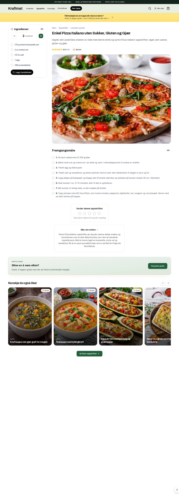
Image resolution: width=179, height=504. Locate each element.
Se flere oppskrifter (88, 353)
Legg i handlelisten (23, 72)
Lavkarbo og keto (78, 28)
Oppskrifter (40, 9)
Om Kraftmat (62, 8)
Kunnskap (51, 9)
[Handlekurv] (168, 8)
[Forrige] (162, 283)
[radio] (80, 213)
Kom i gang (76, 8)
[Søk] (149, 8)
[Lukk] (112, 17)
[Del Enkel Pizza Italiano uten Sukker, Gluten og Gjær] (177, 490)
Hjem (54, 28)
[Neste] (168, 283)
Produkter (29, 9)
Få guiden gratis (157, 266)
